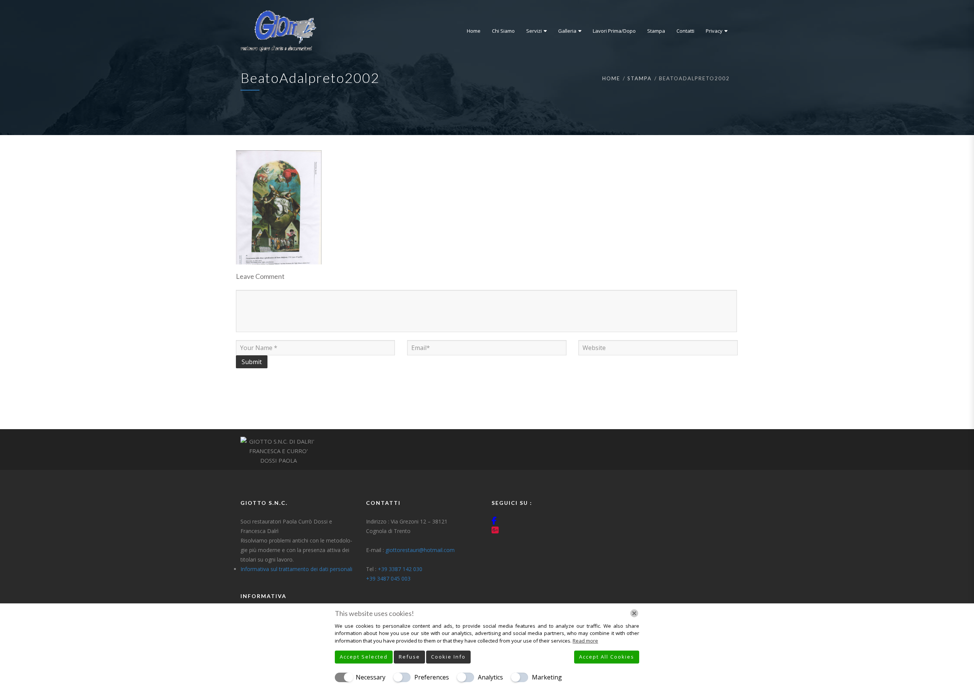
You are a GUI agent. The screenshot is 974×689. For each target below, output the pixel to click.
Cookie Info (448, 656)
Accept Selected (364, 656)
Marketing (547, 677)
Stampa (639, 78)
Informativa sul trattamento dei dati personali (296, 569)
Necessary (370, 677)
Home (611, 78)
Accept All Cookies (606, 656)
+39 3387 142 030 (400, 569)
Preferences (431, 677)
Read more (585, 640)
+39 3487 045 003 (388, 578)
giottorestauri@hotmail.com (420, 550)
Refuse (409, 656)
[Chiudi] (634, 613)
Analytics (490, 677)
